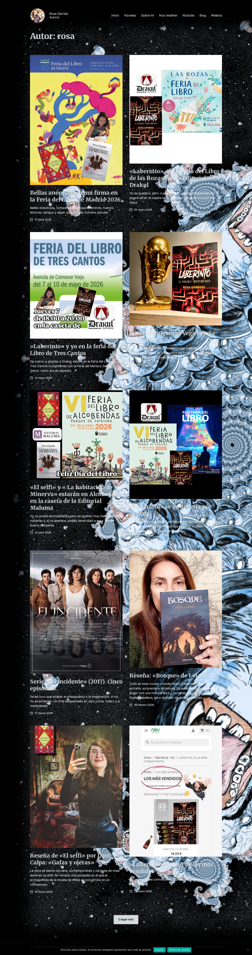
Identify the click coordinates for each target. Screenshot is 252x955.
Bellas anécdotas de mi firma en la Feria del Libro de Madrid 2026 (75, 196)
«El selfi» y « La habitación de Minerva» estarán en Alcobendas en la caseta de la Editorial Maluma (75, 497)
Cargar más (126, 919)
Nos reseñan (168, 15)
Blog (203, 15)
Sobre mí (147, 15)
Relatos (216, 15)
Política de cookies (179, 949)
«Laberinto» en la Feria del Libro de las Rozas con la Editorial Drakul (174, 178)
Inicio (115, 15)
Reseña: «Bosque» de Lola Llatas (174, 675)
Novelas (130, 15)
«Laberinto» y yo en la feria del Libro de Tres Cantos (73, 350)
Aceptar (159, 949)
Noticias (188, 15)
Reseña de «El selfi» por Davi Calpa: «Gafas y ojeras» (70, 859)
